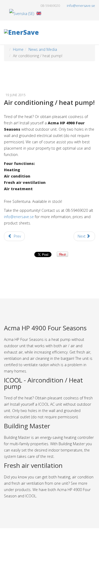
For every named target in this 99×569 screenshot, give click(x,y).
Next (82, 236)
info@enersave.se (19, 216)
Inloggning (52, 558)
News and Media (43, 49)
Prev (17, 236)
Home (18, 49)
